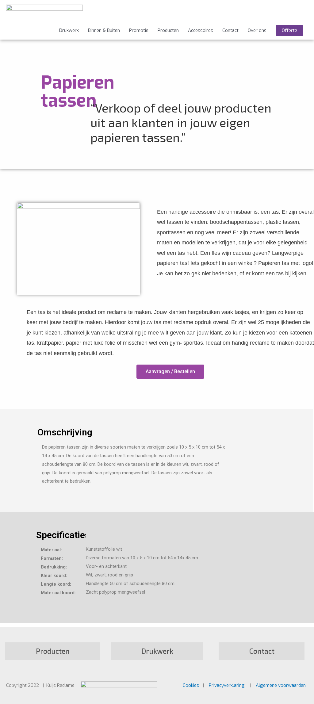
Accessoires (200, 30)
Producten (168, 30)
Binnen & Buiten (104, 30)
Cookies (191, 685)
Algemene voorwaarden (281, 685)
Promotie (138, 30)
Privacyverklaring (227, 685)
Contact (230, 30)
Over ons (257, 30)
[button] (170, 372)
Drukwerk (69, 30)
